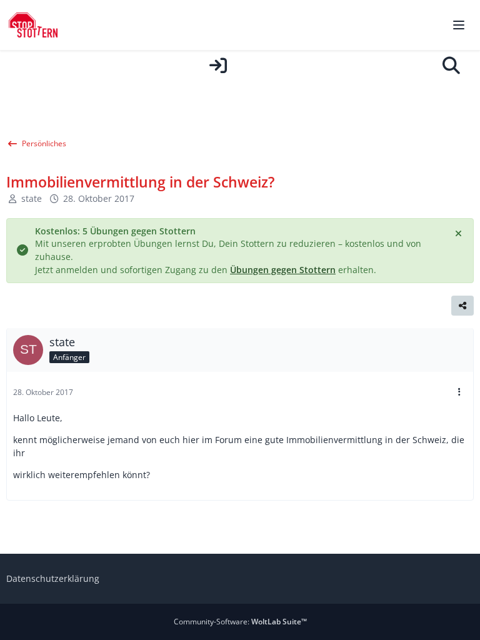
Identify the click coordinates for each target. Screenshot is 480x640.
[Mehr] (459, 392)
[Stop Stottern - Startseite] (33, 25)
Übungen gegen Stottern (283, 270)
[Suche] (451, 65)
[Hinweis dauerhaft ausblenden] (459, 232)
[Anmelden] (218, 65)
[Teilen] (462, 306)
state (31, 198)
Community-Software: (240, 621)
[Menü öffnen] (458, 25)
